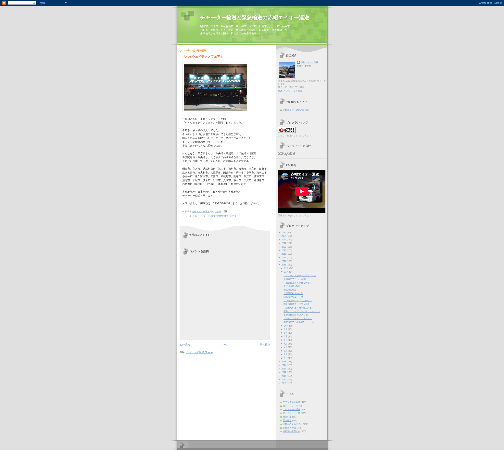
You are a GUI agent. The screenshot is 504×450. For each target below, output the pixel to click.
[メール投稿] (225, 211)
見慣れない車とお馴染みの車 (298, 308)
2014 (284, 365)
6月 (286, 340)
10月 (286, 326)
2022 (284, 243)
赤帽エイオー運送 (309, 62)
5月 (286, 343)
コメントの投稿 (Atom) (199, 352)
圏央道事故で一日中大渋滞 (296, 304)
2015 (284, 361)
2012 (284, 372)
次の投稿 (185, 344)
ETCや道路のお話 (291, 402)
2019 (284, 254)
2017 (284, 261)
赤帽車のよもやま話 (292, 424)
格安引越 (287, 417)
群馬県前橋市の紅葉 (293, 293)
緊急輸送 (287, 420)
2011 (284, 376)
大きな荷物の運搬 (291, 409)
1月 (286, 358)
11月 (286, 272)
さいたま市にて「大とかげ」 (298, 300)
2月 (286, 354)
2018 (284, 257)
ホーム (225, 344)
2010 (284, 379)
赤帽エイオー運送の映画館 (296, 110)
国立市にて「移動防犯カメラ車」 (300, 322)
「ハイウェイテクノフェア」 (298, 318)
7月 (286, 336)
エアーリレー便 (290, 406)
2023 (284, 239)
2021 (284, 247)
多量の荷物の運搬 (220, 216)
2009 (284, 383)
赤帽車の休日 (289, 428)
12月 (286, 268)
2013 (284, 368)
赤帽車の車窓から (291, 431)
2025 (284, 232)
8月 (286, 333)
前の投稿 (265, 344)
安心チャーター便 (201, 216)
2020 (284, 250)
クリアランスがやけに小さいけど (300, 275)
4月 (286, 347)
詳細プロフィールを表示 (290, 91)
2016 (284, 265)
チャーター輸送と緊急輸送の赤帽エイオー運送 (254, 17)
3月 (286, 351)
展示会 (233, 216)
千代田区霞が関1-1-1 (294, 286)
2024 (284, 236)
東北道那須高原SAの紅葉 (296, 315)
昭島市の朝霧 (290, 290)
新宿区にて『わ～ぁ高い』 (296, 279)
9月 (286, 329)
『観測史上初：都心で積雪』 (298, 282)
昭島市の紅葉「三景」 (294, 297)
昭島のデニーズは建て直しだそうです (302, 311)
